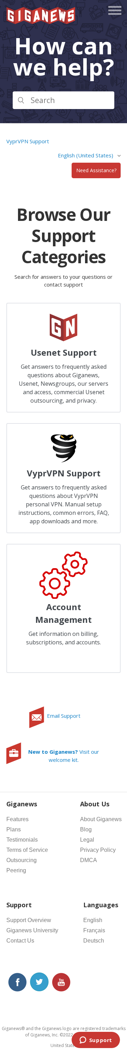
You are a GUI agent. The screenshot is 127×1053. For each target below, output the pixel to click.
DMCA (88, 860)
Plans (13, 829)
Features (17, 819)
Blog (86, 829)
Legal (87, 840)
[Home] (41, 21)
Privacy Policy (98, 850)
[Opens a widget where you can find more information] (95, 1040)
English (92, 920)
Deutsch (93, 941)
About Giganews (101, 819)
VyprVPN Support (27, 141)
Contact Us (20, 941)
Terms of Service (27, 850)
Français (94, 930)
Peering (16, 870)
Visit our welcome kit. (63, 755)
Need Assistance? (96, 170)
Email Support (63, 715)
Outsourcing (21, 860)
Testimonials (22, 840)
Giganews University (32, 930)
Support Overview (28, 920)
